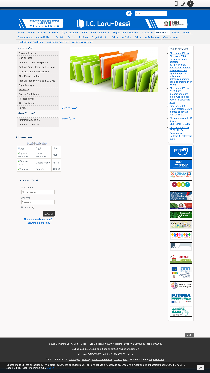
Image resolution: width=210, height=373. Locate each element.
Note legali (74, 359)
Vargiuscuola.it (156, 359)
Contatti (60, 37)
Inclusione (147, 32)
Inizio (190, 335)
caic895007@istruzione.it (90, 348)
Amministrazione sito (30, 119)
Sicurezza (24, 89)
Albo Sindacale (26, 103)
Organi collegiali (27, 85)
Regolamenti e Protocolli (125, 32)
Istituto (31, 32)
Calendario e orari (28, 53)
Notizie (42, 32)
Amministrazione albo (30, 124)
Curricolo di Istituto (78, 37)
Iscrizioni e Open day (58, 42)
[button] (182, 3)
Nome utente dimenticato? (38, 219)
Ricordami (25, 207)
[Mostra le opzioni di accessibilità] (190, 3)
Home (20, 32)
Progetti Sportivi (99, 37)
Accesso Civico (27, 98)
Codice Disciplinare (29, 94)
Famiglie (68, 117)
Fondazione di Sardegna (30, 42)
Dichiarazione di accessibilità (34, 71)
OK (200, 367)
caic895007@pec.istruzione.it (123, 348)
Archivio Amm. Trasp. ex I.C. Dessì (37, 67)
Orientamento (170, 37)
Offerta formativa (100, 32)
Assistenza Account (82, 42)
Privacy (175, 32)
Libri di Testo (25, 57)
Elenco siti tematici (102, 359)
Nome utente (26, 187)
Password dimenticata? (38, 222)
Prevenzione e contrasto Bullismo (34, 37)
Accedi (48, 213)
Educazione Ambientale (147, 37)
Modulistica (162, 32)
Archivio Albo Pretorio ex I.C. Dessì (37, 80)
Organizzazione (70, 32)
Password (25, 197)
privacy (50, 368)
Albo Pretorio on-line (29, 76)
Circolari (53, 32)
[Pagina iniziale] (104, 23)
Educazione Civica (121, 37)
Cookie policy (121, 359)
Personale (69, 107)
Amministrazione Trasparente (34, 62)
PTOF (84, 32)
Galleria (187, 32)
